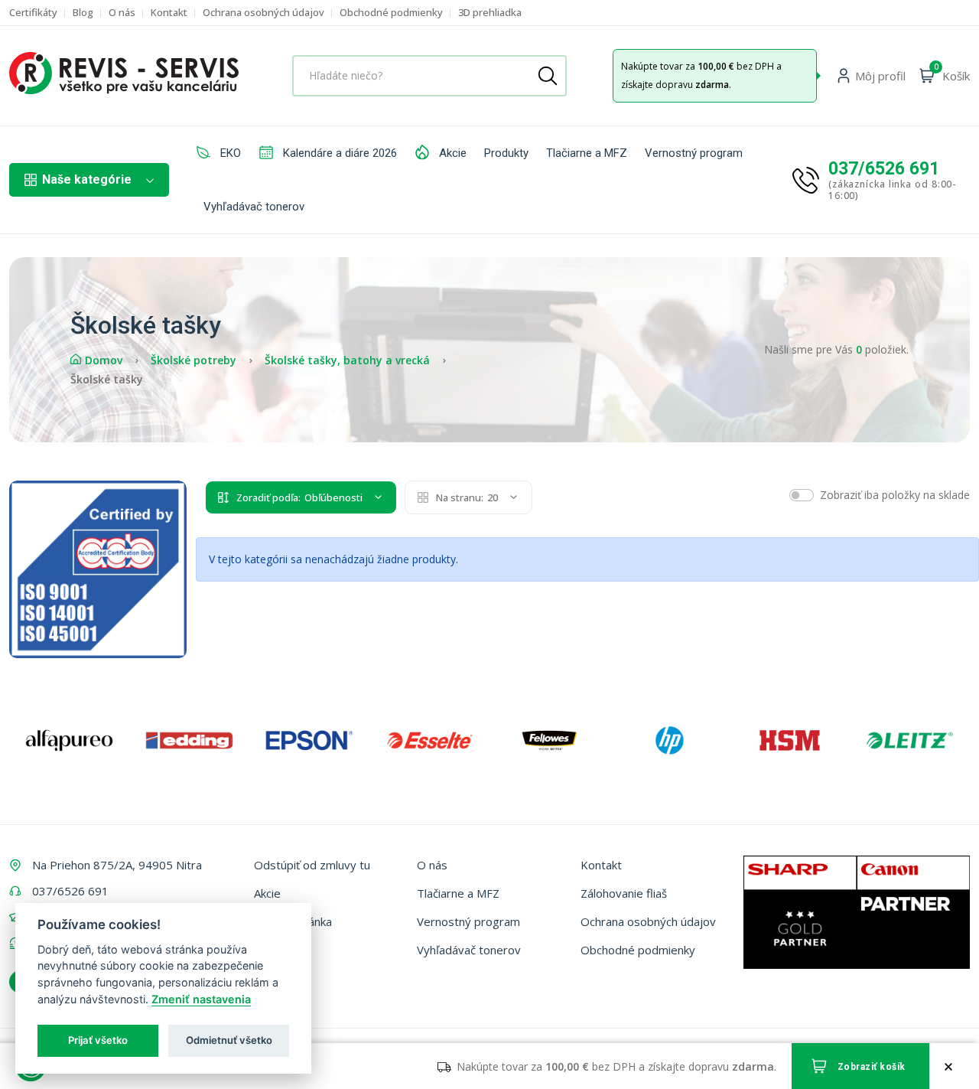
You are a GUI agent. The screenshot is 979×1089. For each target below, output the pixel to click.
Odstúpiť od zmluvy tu (312, 864)
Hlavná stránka (293, 921)
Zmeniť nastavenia (201, 999)
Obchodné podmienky (391, 13)
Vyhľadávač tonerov (253, 207)
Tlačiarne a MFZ (586, 153)
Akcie (451, 153)
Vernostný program (694, 153)
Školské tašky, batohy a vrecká (347, 360)
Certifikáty (33, 13)
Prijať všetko (98, 1040)
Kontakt (169, 13)
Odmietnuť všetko (229, 1040)
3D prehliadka (490, 13)
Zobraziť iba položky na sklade (895, 494)
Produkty (506, 153)
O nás (122, 13)
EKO (229, 153)
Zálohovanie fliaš (624, 893)
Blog (83, 13)
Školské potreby (193, 360)
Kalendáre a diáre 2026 (338, 153)
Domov (103, 360)
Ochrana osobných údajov (263, 13)
